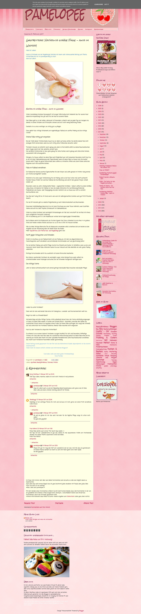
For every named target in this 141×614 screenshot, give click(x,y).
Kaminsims (113, 345)
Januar (102, 199)
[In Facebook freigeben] (56, 360)
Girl (105, 340)
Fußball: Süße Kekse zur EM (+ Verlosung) (38, 539)
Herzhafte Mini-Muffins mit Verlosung (109, 292)
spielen (106, 366)
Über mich (48, 29)
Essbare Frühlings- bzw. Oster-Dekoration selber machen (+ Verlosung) (109, 269)
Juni (101, 152)
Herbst (107, 342)
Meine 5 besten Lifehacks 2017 (107, 178)
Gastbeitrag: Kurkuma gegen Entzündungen (107, 174)
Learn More (98, 4)
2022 (100, 117)
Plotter (106, 354)
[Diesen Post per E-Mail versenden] (52, 360)
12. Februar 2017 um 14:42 (49, 386)
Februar (102, 164)
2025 (100, 109)
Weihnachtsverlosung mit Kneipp (108, 276)
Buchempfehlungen (110, 329)
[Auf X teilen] (55, 360)
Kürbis (106, 352)
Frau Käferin (33, 429)
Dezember (103, 134)
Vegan (115, 362)
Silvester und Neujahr (106, 357)
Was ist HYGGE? (104, 170)
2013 (99, 211)
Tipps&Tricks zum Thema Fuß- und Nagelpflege (44, 231)
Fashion (98, 336)
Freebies (106, 336)
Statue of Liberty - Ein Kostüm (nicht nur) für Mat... (106, 187)
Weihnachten (112, 364)
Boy (101, 329)
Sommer (100, 359)
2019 (99, 126)
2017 (99, 132)
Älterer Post (88, 503)
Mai (101, 155)
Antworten (33, 379)
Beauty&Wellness (42, 362)
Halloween (113, 340)
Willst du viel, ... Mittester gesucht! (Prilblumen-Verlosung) (109, 252)
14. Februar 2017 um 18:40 (49, 413)
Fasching (114, 334)
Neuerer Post (29, 503)
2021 (99, 120)
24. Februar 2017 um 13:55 (50, 446)
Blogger (81, 611)
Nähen (98, 353)
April (101, 158)
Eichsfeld (99, 333)
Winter (55, 362)
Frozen (115, 336)
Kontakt (80, 29)
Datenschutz (30, 29)
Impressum (88, 29)
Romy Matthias (34, 374)
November (103, 137)
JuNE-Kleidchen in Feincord (107, 284)
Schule (107, 355)
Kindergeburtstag (101, 349)
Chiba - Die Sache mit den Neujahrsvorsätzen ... (107, 182)
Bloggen (113, 326)
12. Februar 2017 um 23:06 (44, 400)
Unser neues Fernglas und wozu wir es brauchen (38, 519)
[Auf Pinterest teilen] (57, 360)
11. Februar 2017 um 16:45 (46, 374)
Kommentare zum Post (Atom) (40, 507)
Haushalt (99, 343)
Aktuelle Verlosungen (69, 29)
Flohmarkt (57, 29)
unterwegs (113, 366)
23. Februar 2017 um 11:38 (44, 429)
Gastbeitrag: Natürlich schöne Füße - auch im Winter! (106, 193)
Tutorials (50, 362)
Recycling (114, 354)
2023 (100, 114)
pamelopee (37, 386)
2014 (99, 208)
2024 (100, 112)
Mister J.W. (28, 518)
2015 (99, 205)
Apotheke (33, 362)
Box (97, 329)
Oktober (102, 140)
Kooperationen (98, 29)
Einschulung (107, 334)
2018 (99, 129)
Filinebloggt (33, 400)
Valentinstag (100, 362)
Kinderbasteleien (102, 347)
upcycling (98, 368)
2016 (99, 202)
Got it (106, 4)
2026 (100, 106)
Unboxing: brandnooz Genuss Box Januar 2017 (108, 166)
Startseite (39, 29)
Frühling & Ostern (106, 337)
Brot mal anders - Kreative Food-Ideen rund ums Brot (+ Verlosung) (108, 261)
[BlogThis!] (53, 360)
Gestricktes (99, 340)
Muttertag (113, 352)
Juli (101, 149)
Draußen (114, 331)
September (103, 143)
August (102, 146)
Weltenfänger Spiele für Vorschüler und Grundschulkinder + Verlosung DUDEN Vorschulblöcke (109, 244)
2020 (100, 123)
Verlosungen (100, 364)
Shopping (113, 355)
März (101, 161)
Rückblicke (99, 355)
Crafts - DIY (102, 331)
